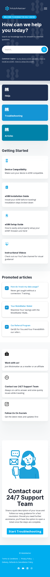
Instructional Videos (15, 252)
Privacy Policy (26, 559)
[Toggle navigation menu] (45, 8)
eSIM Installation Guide (17, 196)
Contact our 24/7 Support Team (21, 386)
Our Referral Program (20, 325)
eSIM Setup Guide (14, 224)
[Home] (15, 8)
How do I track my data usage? (25, 286)
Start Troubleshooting (25, 531)
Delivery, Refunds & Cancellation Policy (17, 562)
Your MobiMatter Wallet (21, 306)
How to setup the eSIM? (24, 61)
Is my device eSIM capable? (27, 59)
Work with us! (12, 363)
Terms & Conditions (10, 559)
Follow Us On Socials (16, 413)
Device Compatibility (15, 169)
